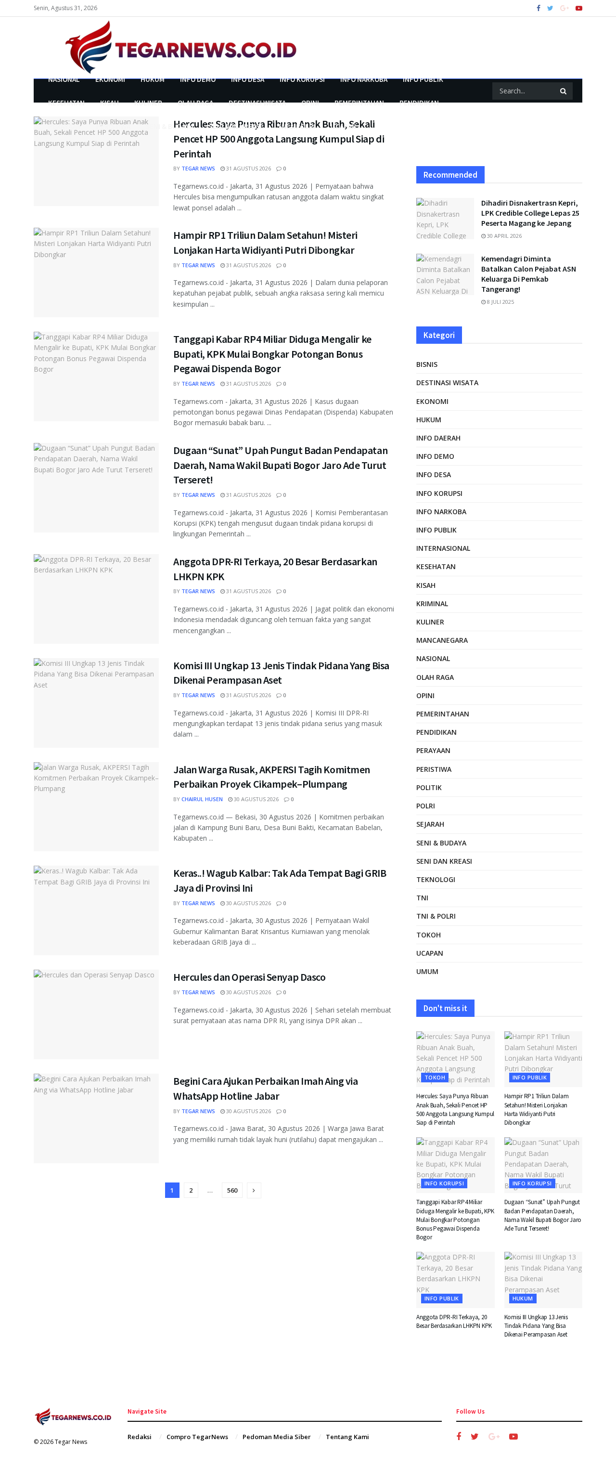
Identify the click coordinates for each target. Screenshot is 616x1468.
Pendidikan (419, 102)
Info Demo (198, 79)
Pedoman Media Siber (277, 1436)
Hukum (153, 79)
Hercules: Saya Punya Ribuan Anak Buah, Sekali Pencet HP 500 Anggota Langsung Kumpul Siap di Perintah (278, 138)
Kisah (109, 102)
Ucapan (343, 126)
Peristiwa (113, 126)
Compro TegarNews (197, 1436)
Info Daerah (438, 437)
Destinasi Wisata (257, 102)
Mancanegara (442, 640)
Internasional (443, 548)
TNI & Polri (296, 126)
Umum (427, 971)
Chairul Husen (202, 799)
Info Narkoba (363, 79)
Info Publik (423, 79)
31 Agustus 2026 (248, 168)
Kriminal (432, 603)
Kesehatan (66, 102)
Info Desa (247, 79)
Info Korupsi (302, 79)
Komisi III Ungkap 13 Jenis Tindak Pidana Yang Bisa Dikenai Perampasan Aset (536, 1325)
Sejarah (430, 824)
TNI (422, 897)
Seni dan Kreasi (235, 126)
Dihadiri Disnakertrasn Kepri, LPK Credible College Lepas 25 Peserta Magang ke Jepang (530, 213)
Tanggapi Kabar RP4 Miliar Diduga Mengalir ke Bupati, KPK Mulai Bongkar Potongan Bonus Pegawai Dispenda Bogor (272, 354)
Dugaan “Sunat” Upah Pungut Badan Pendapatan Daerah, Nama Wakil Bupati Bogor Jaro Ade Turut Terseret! (280, 465)
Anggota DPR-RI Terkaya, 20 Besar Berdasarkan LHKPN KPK (454, 1321)
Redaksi (140, 1436)
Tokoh (428, 934)
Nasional (64, 79)
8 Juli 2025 (500, 301)
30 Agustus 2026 (255, 799)
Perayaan (64, 126)
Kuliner (148, 102)
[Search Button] (564, 91)
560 (232, 1190)
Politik (429, 787)
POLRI (425, 805)
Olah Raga (195, 102)
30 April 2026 (504, 235)
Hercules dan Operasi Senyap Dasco (249, 977)
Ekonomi (110, 79)
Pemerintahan (359, 102)
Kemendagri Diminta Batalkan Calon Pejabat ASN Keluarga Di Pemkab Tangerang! (528, 274)
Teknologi (435, 879)
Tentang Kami (347, 1436)
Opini (310, 102)
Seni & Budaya (169, 126)
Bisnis (426, 364)
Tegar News (198, 168)
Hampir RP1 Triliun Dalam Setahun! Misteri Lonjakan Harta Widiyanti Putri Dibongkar (536, 1109)
